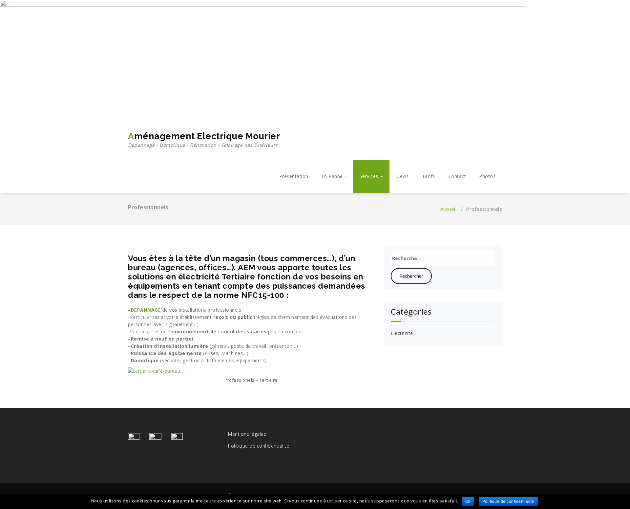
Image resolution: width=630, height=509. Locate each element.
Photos (487, 176)
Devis (402, 176)
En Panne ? (334, 176)
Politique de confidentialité (258, 446)
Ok (468, 501)
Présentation (293, 176)
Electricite (402, 333)
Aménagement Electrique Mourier (204, 139)
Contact (457, 176)
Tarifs (428, 176)
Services (370, 176)
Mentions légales (247, 434)
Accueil (448, 209)
